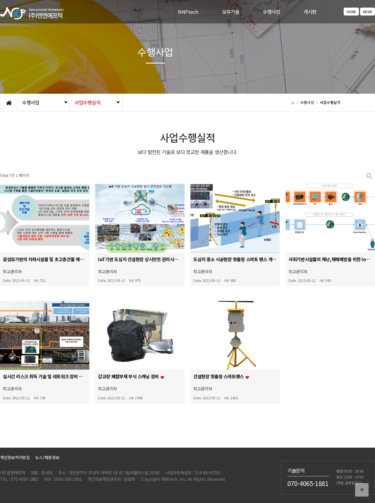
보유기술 (230, 11)
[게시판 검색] (369, 175)
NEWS (367, 11)
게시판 (310, 11)
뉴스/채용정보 (47, 457)
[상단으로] (361, 490)
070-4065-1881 (308, 483)
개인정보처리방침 (15, 457)
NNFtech (188, 11)
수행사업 (271, 11)
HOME (351, 11)
